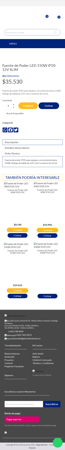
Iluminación (10, 357)
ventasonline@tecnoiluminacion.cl (25, 338)
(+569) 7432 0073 (23, 335)
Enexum (32, 448)
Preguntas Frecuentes (14, 366)
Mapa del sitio (42, 445)
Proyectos (9, 360)
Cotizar (49, 105)
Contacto (9, 363)
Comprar (28, 105)
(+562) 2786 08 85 (15, 331)
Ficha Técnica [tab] (12, 153)
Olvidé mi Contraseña (42, 360)
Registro (36, 357)
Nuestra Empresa (12, 353)
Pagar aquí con (14, 419)
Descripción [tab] (11, 142)
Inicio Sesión (37, 353)
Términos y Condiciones (43, 363)
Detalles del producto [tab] (17, 147)
